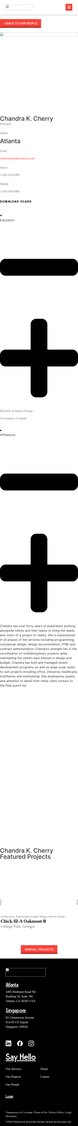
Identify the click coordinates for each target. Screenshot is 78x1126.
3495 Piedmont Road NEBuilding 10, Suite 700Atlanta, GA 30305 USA (21, 996)
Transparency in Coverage (19, 1112)
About (44, 1069)
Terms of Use (40, 1112)
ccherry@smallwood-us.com (17, 158)
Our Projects (13, 1076)
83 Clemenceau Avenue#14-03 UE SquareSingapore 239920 (20, 1022)
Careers (44, 1076)
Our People (12, 1084)
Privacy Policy (56, 1112)
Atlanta (10, 141)
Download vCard (16, 201)
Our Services (13, 1069)
